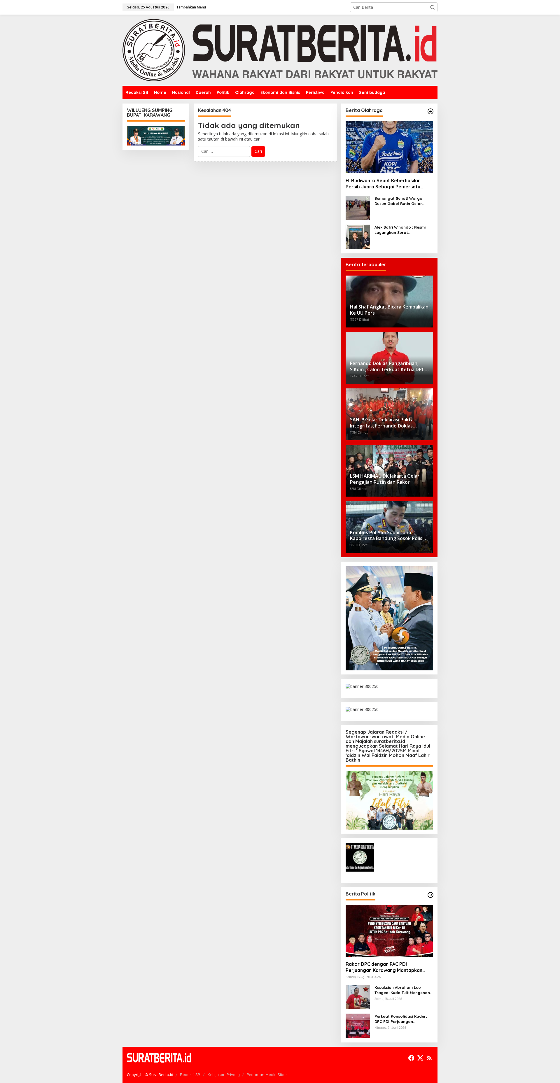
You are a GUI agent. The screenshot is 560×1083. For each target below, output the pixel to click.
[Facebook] (411, 1058)
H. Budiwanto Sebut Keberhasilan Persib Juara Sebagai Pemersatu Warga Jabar (383, 184)
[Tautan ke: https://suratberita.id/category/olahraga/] (430, 111)
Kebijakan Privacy (223, 1074)
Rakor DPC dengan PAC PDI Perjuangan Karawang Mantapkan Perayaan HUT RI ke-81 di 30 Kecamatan (384, 967)
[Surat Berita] (280, 49)
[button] (433, 7)
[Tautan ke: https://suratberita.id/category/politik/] (430, 894)
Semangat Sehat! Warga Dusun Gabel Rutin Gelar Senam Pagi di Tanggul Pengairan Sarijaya (398, 201)
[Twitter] (420, 1058)
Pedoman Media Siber (267, 1074)
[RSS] (429, 1058)
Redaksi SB (190, 1074)
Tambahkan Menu (191, 7)
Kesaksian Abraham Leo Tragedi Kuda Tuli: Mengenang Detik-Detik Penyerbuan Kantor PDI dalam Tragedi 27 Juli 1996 (403, 990)
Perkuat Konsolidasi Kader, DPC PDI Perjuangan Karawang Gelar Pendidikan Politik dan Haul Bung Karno (401, 1019)
